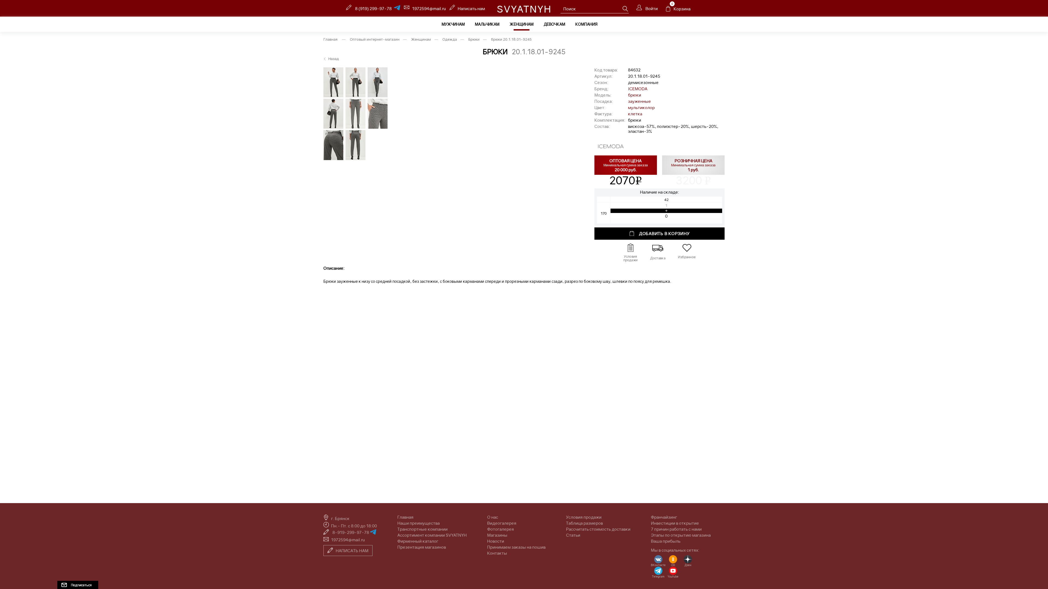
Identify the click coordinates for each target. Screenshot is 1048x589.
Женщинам (522, 24)
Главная (330, 39)
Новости (495, 541)
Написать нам (471, 8)
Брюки (474, 39)
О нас (492, 517)
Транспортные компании (422, 529)
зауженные (639, 101)
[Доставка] (658, 247)
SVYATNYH (524, 9)
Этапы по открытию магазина (681, 535)
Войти (651, 8)
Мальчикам (487, 24)
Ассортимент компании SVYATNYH (432, 535)
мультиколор (641, 107)
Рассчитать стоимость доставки (598, 529)
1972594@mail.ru (429, 8)
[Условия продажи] (630, 247)
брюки (634, 94)
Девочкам (554, 24)
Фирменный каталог (417, 541)
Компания (586, 24)
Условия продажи (584, 517)
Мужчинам (453, 24)
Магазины (497, 535)
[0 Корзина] (668, 10)
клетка (635, 113)
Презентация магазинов (421, 547)
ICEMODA (637, 88)
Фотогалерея (500, 529)
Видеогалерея (501, 523)
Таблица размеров (584, 523)
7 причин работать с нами (676, 529)
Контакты (497, 553)
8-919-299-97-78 (351, 532)
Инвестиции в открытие (675, 523)
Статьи (573, 535)
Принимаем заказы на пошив (516, 547)
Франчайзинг (664, 517)
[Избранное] (687, 247)
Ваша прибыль (665, 541)
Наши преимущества (418, 523)
